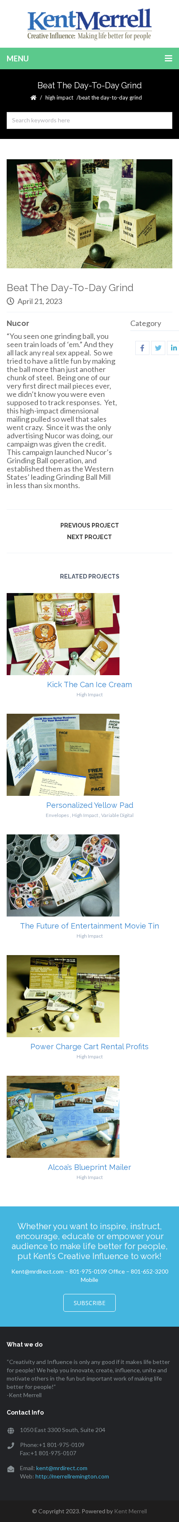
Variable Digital (117, 815)
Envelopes (57, 815)
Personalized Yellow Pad (89, 805)
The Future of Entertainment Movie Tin (89, 925)
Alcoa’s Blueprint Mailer (89, 1167)
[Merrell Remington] (89, 23)
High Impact (59, 97)
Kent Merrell (130, 1511)
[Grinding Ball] (89, 213)
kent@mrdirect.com (61, 1467)
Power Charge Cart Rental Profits (89, 1046)
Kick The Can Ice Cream (89, 684)
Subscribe (89, 1303)
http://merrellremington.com (72, 1476)
